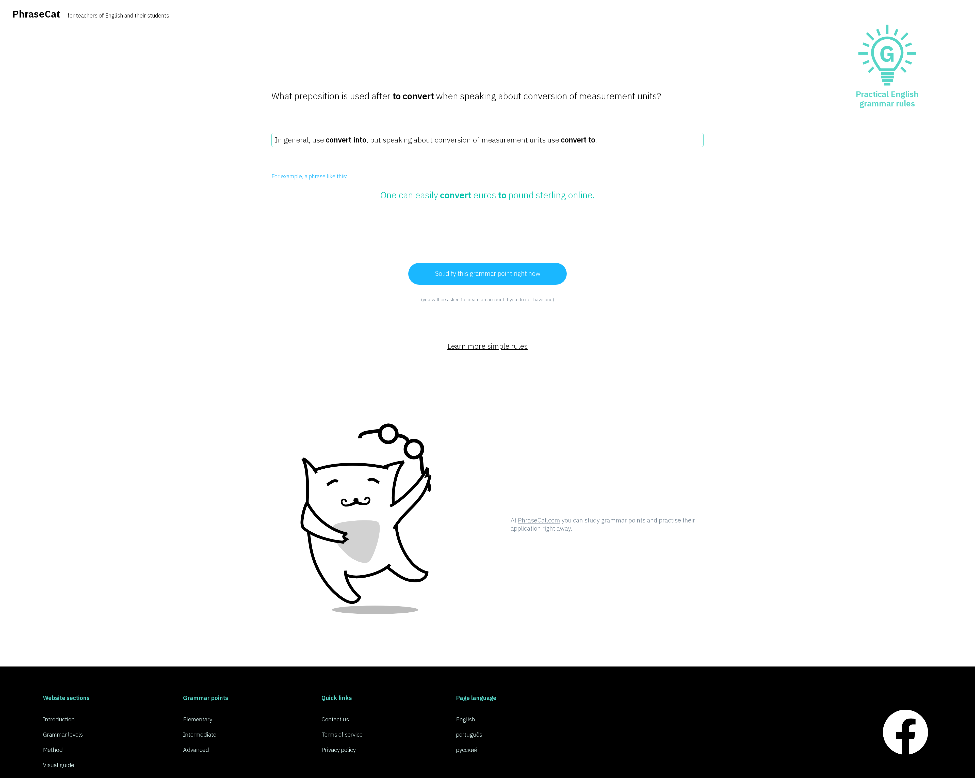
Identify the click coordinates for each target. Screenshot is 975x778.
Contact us (335, 719)
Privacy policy (338, 749)
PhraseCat (36, 13)
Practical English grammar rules (887, 99)
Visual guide (58, 765)
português (469, 734)
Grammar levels (63, 734)
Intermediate (199, 734)
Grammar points (205, 698)
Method (53, 749)
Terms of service (342, 734)
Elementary (197, 719)
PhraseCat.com (539, 520)
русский (466, 749)
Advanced (196, 749)
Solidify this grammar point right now (487, 273)
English (465, 719)
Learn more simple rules (487, 346)
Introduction (59, 719)
